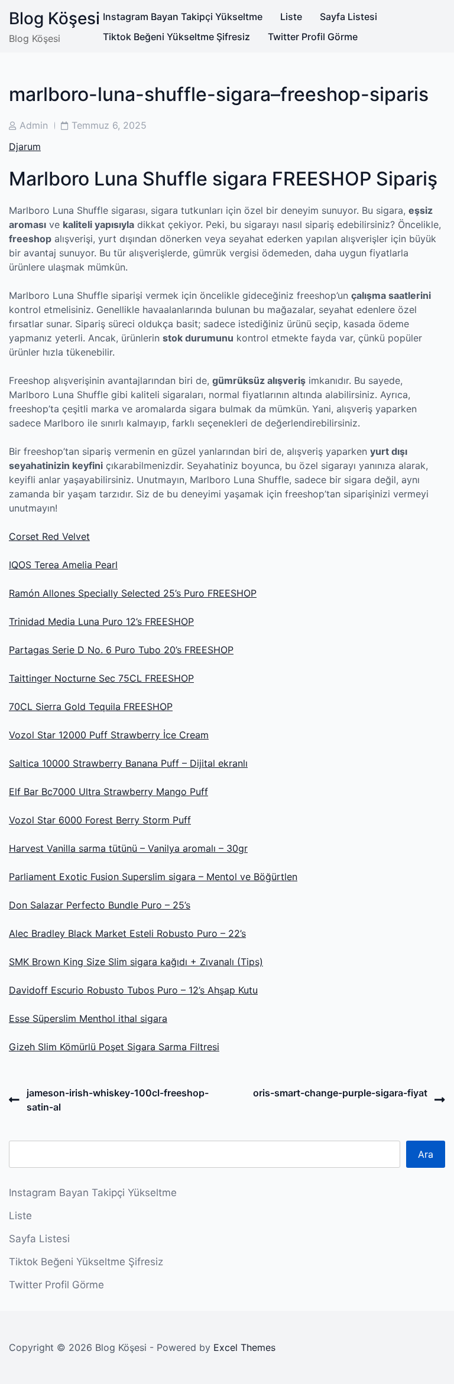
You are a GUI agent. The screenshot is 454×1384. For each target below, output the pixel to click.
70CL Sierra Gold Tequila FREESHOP (91, 706)
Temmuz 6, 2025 (109, 125)
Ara (425, 1154)
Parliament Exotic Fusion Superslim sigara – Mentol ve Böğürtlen (153, 876)
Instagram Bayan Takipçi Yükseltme (182, 16)
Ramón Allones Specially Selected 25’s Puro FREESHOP (133, 593)
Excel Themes (244, 1347)
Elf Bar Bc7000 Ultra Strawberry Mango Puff (108, 791)
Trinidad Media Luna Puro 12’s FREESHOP (101, 621)
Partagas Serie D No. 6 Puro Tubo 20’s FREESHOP (121, 650)
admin (34, 125)
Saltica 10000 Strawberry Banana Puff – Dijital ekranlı (128, 763)
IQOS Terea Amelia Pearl (63, 565)
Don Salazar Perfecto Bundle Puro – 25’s (99, 905)
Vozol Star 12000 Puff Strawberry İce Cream (109, 735)
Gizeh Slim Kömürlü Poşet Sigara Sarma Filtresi (114, 1047)
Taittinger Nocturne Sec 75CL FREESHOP (101, 678)
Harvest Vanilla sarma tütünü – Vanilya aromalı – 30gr (128, 848)
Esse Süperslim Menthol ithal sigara (88, 1018)
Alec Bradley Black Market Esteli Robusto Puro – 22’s (127, 933)
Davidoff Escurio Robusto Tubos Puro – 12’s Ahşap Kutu (133, 990)
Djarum (25, 146)
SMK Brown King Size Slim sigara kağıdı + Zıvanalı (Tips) (136, 962)
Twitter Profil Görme (313, 37)
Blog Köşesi (54, 18)
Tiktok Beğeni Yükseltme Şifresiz (176, 37)
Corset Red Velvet (49, 536)
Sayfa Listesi (348, 16)
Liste (291, 16)
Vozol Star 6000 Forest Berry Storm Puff (100, 820)
